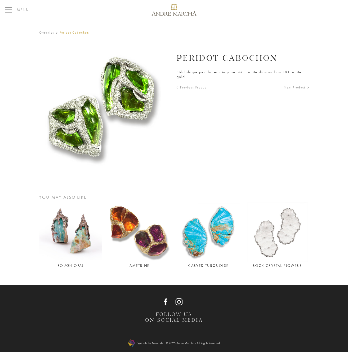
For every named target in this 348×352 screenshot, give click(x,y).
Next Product (294, 87)
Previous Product (194, 87)
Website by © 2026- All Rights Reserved (179, 343)
